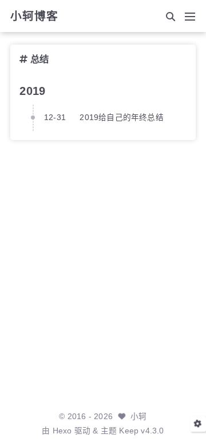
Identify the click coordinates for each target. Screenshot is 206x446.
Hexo (62, 431)
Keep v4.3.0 (141, 431)
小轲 (138, 416)
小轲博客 (34, 16)
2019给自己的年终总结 (121, 117)
